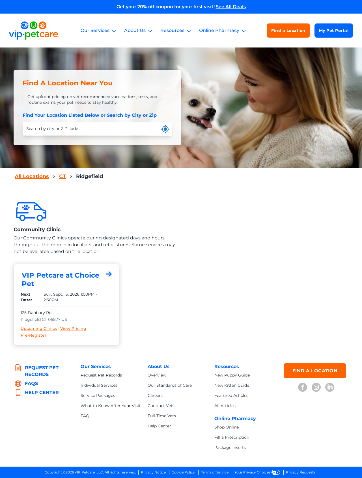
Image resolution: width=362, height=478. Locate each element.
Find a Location (288, 30)
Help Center (159, 426)
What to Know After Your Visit (111, 405)
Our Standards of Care (170, 385)
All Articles (225, 405)
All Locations (32, 176)
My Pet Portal (334, 30)
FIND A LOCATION (315, 370)
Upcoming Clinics (39, 328)
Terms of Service (215, 472)
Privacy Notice (153, 472)
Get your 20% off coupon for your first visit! (181, 6)
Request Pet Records (101, 375)
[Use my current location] (165, 129)
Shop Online (226, 427)
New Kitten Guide (231, 385)
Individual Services (99, 385)
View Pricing (73, 328)
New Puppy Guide (232, 375)
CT (62, 176)
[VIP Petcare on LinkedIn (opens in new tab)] (329, 387)
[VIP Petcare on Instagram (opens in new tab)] (316, 387)
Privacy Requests (300, 472)
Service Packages (98, 395)
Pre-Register (33, 335)
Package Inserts (230, 447)
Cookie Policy (183, 472)
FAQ (85, 415)
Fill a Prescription (231, 437)
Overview (157, 375)
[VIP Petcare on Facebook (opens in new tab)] (302, 387)
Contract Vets (161, 405)
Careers (155, 395)
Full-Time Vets (162, 415)
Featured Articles (231, 395)
